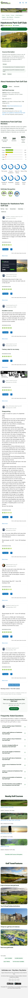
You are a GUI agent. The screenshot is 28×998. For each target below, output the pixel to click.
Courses (8, 15)
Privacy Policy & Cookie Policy (15, 988)
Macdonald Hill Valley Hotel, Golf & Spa (10, 820)
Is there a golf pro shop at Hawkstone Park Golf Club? (11, 739)
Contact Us (12, 975)
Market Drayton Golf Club (7, 807)
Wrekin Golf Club (5, 846)
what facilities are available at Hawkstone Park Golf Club (13, 112)
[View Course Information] (14, 803)
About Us (8, 975)
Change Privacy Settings (14, 977)
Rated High (20, 208)
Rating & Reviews (8, 972)
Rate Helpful (6, 249)
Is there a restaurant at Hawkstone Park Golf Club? (12, 771)
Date (7, 208)
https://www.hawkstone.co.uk (14, 106)
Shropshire (17, 17)
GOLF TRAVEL (7, 961)
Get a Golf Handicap (15, 972)
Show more (5, 255)
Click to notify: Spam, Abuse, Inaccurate (18, 253)
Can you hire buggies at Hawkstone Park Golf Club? (11, 752)
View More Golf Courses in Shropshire (13, 854)
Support (2, 972)
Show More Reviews (14, 685)
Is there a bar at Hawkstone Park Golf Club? (11, 765)
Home (3, 15)
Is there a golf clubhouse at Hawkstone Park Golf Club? (12, 733)
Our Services (3, 975)
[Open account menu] (20, 2)
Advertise (24, 975)
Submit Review (13, 708)
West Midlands (10, 17)
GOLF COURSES (8, 958)
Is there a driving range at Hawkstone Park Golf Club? (11, 726)
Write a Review (14, 29)
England (3, 17)
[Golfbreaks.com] (14, 266)
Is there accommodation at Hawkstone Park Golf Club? (12, 778)
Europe (12, 15)
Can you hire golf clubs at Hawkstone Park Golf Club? (11, 758)
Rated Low (3, 211)
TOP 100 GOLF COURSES (18, 961)
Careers (21, 972)
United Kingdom (18, 15)
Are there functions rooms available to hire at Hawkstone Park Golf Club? (12, 784)
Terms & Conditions (18, 975)
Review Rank (13, 208)
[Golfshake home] (5, 2)
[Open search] (23, 2)
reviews (16, 25)
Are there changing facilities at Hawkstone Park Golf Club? (10, 746)
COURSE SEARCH (19, 958)
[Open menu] (26, 2)
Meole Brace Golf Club (6, 833)
